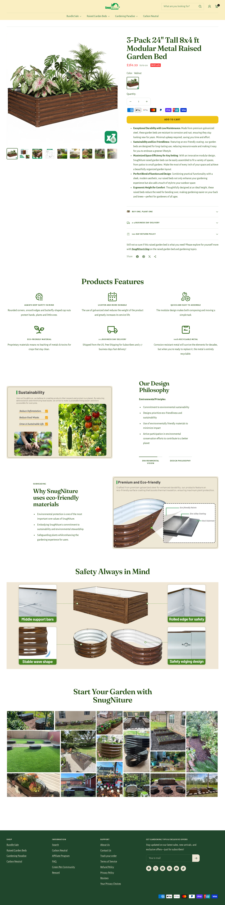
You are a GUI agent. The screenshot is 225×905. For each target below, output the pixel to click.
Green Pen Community (63, 867)
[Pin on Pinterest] (143, 256)
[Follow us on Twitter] (155, 868)
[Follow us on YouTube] (176, 868)
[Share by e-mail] (155, 256)
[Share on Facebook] (137, 256)
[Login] (209, 6)
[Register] (196, 858)
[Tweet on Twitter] (149, 256)
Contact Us (105, 850)
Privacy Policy (107, 872)
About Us (105, 845)
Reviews (104, 878)
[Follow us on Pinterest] (169, 868)
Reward (56, 872)
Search (55, 845)
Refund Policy (107, 867)
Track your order (108, 856)
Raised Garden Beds (97, 16)
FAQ (54, 861)
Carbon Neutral (151, 16)
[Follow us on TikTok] (183, 868)
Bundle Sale (73, 16)
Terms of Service (108, 861)
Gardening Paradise (125, 16)
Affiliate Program (61, 856)
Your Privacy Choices (110, 883)
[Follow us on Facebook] (148, 868)
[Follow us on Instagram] (162, 868)
